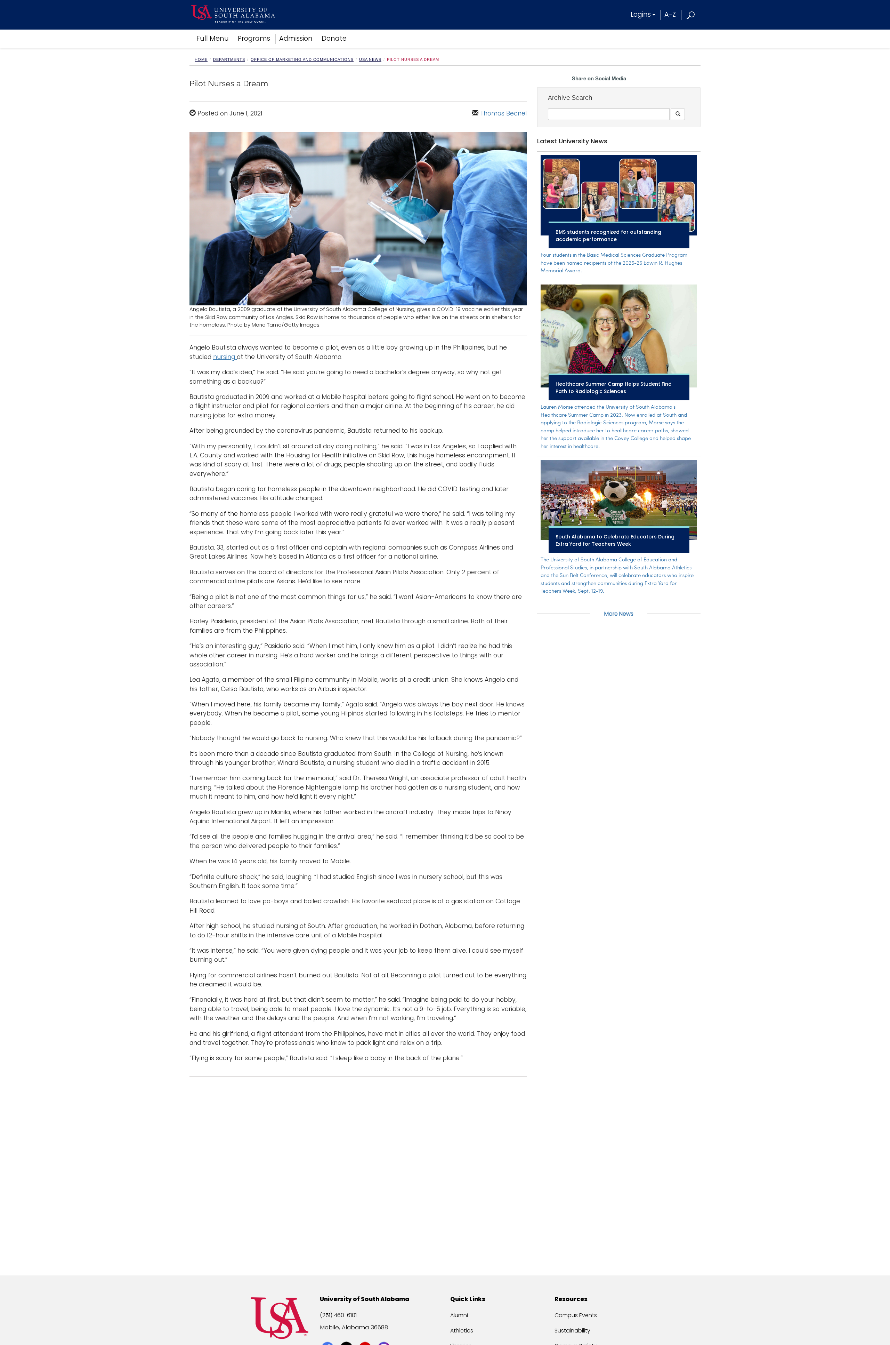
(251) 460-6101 (338, 1315)
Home (201, 59)
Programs (254, 38)
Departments (229, 59)
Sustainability (572, 1331)
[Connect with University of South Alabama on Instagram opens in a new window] (384, 1335)
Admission (296, 38)
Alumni (459, 1315)
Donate (334, 38)
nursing (225, 357)
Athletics (461, 1331)
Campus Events (576, 1315)
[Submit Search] (678, 114)
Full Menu (212, 38)
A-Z (670, 14)
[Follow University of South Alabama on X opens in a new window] (347, 1335)
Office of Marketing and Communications (302, 59)
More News (618, 614)
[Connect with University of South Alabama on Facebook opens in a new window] (328, 1335)
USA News (370, 59)
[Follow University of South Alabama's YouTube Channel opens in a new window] (365, 1335)
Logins (641, 14)
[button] (691, 14)
